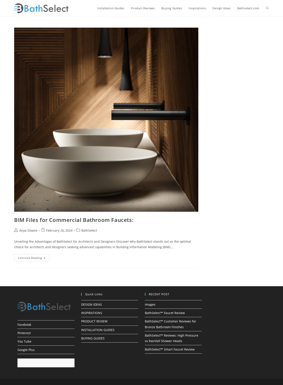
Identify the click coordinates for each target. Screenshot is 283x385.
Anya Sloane (28, 230)
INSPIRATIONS (91, 313)
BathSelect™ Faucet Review (165, 313)
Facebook (24, 324)
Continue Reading (33, 259)
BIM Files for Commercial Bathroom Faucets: (74, 219)
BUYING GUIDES (93, 338)
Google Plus (26, 350)
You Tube (24, 341)
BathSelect (89, 230)
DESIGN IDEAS (91, 304)
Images (150, 304)
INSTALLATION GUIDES (98, 330)
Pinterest (24, 333)
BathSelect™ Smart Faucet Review (170, 349)
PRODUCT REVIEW (94, 321)
